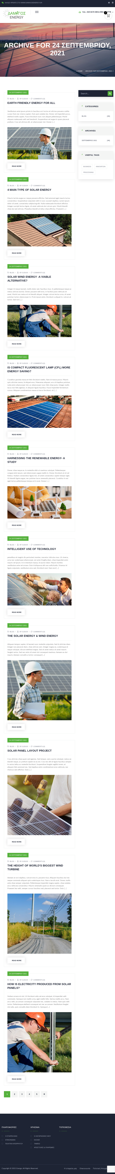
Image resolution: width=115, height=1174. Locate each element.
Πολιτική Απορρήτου (14, 1144)
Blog (96, 116)
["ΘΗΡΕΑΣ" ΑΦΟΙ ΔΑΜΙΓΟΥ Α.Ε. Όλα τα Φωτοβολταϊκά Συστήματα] (14, 14)
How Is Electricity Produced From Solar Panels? (39, 986)
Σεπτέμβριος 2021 (96, 140)
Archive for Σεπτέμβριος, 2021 (98, 71)
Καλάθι (37, 1140)
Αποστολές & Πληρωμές (44, 1147)
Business (87, 166)
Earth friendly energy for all (31, 102)
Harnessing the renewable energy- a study (36, 460)
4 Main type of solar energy (29, 189)
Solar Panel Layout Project (29, 750)
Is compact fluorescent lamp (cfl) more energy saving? (38, 369)
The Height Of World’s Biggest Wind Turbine (35, 867)
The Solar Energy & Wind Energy (32, 635)
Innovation (100, 166)
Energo (19, 1168)
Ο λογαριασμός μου (42, 1136)
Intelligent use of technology (31, 548)
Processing (88, 172)
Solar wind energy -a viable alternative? (29, 278)
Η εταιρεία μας (11, 1136)
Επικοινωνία (10, 1140)
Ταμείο (37, 1144)
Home (80, 71)
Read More (16, 166)
